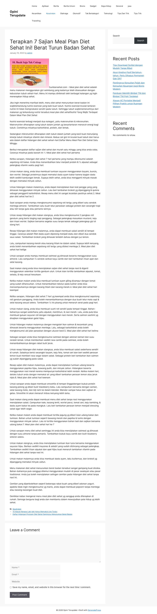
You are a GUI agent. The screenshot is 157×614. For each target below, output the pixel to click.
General (119, 6)
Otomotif (76, 13)
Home (34, 6)
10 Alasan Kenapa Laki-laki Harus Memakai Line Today (35, 512)
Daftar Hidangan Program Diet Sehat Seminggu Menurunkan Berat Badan (42, 514)
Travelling (36, 21)
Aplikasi (45, 6)
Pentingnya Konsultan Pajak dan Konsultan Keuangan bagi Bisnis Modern (129, 86)
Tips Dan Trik (123, 13)
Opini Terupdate (18, 13)
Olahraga (64, 13)
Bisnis (82, 6)
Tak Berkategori (92, 13)
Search (116, 36)
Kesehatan (50, 13)
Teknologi (108, 13)
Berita (56, 6)
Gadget (93, 6)
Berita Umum (69, 6)
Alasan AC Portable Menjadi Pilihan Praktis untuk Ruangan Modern (127, 103)
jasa (129, 6)
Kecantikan (36, 13)
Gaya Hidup (106, 6)
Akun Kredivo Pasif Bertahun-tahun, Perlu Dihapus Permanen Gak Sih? (128, 75)
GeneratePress (94, 610)
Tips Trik (137, 13)
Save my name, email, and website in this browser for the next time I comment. (52, 587)
